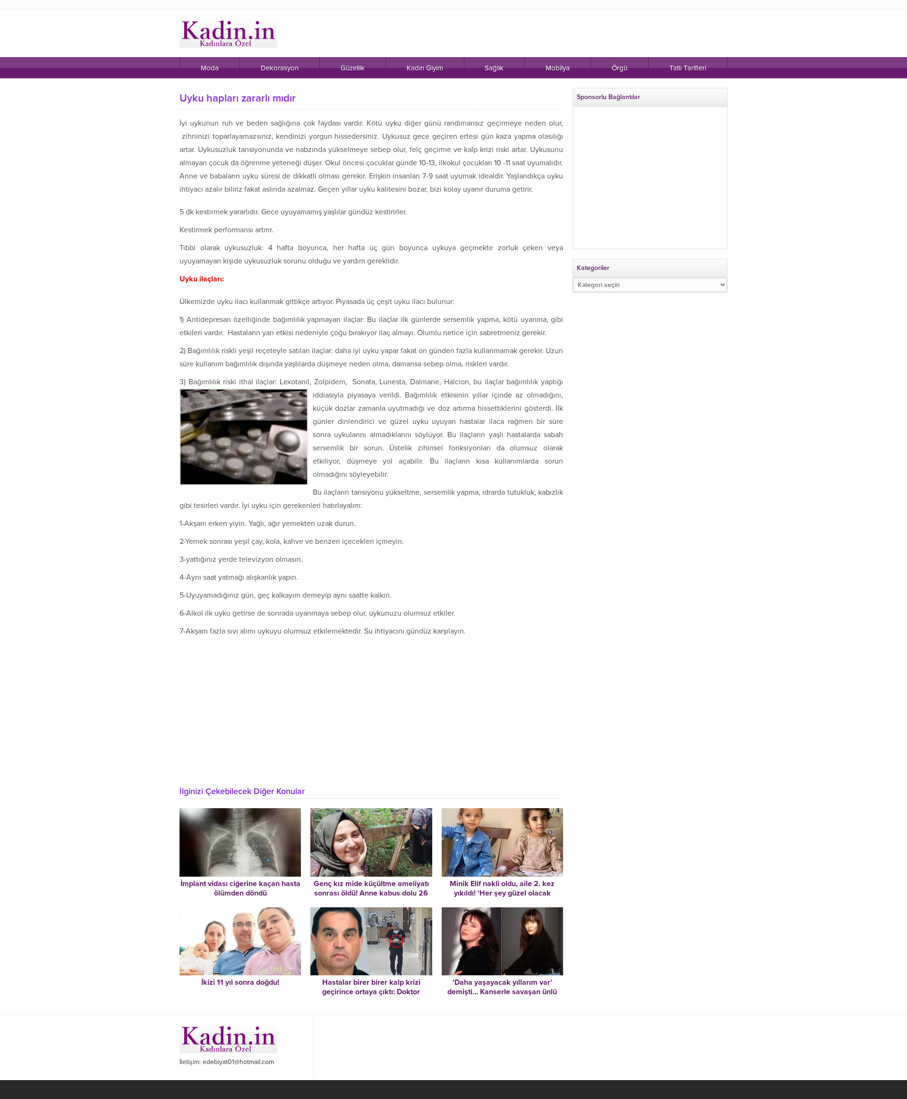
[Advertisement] (371, 708)
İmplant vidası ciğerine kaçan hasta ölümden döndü (240, 888)
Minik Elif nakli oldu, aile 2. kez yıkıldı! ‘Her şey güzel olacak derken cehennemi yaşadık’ (502, 893)
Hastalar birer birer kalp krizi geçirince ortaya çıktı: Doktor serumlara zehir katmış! (371, 992)
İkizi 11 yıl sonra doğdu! (240, 982)
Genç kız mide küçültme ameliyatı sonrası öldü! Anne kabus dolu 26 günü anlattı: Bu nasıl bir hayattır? (371, 893)
